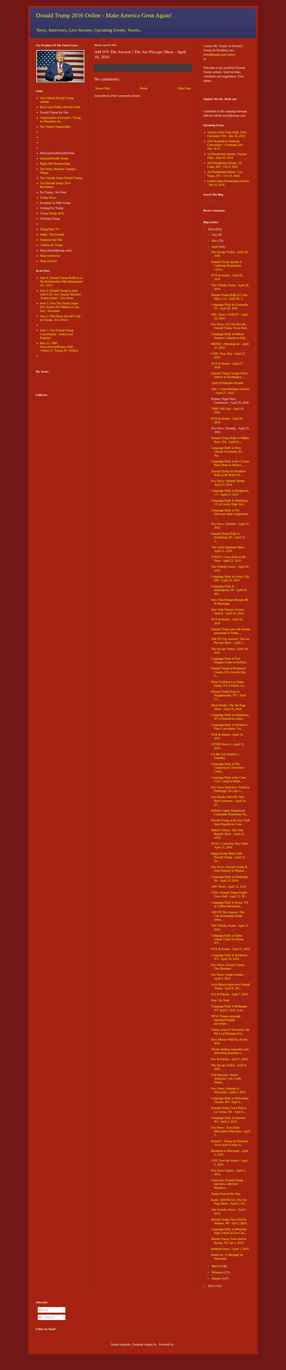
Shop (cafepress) (50, 255)
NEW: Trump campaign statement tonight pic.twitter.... (225, 1020)
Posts (44, 1309)
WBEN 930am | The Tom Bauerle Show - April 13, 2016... (228, 834)
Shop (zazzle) (48, 261)
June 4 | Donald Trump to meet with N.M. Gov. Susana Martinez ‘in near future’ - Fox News (60, 294)
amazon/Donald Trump (54, 158)
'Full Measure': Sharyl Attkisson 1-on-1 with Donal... (226, 1078)
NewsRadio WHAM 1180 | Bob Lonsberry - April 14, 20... (228, 800)
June (214, 234)
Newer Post (102, 88)
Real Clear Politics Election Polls (60, 107)
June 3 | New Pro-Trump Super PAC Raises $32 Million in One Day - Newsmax (59, 307)
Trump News (48, 197)
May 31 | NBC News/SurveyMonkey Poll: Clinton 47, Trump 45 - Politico (59, 346)
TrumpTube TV (49, 229)
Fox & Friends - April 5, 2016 (229, 1059)
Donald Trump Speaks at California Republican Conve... (226, 265)
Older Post (184, 88)
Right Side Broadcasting (55, 163)
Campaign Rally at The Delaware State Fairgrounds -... (229, 514)
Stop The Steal (220, 1000)
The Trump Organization (55, 126)
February (217, 1272)
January (216, 1278)
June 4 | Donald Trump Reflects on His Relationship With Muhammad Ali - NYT (61, 281)
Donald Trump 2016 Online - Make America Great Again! (104, 15)
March (216, 1266)
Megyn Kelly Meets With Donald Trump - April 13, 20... (228, 857)
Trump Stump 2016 (52, 213)
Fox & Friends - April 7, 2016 (229, 994)
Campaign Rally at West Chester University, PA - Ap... (227, 451)
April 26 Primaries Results (227, 383)
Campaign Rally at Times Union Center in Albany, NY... (227, 939)
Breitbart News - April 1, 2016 (230, 1248)
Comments (48, 1317)
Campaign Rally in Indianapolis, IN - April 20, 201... (229, 590)
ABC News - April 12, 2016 (228, 886)
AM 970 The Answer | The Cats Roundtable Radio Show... (228, 916)
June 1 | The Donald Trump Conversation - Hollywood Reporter (57, 334)
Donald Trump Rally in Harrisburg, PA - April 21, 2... (228, 537)
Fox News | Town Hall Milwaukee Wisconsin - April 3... (230, 1131)
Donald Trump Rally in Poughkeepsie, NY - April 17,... (228, 695)
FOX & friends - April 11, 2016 (230, 949)
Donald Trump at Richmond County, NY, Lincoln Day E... (228, 672)
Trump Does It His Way (225, 1193)
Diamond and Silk (51, 239)
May (214, 240)
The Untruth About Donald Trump (61, 178)
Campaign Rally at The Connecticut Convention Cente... (227, 767)
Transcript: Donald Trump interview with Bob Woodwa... (227, 1184)
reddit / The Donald (52, 234)
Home (143, 88)
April (214, 246)
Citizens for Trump (51, 245)
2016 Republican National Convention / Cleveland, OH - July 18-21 (225, 145)
